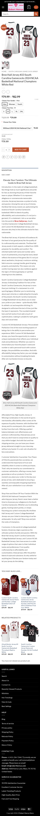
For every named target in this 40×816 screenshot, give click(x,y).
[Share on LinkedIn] (24, 157)
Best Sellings (6, 706)
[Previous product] (8, 92)
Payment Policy (8, 741)
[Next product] (3, 92)
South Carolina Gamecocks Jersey (23, 71)
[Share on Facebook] (8, 157)
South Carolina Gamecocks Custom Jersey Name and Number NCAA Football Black (29, 648)
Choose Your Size (7, 108)
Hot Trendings (7, 697)
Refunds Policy (7, 736)
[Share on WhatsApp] (4, 157)
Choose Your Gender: (8, 101)
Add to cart (21, 150)
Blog (3, 719)
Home (4, 71)
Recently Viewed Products (12, 689)
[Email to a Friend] (16, 157)
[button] (3, 7)
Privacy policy (7, 728)
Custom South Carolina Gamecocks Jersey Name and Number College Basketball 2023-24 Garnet (10, 602)
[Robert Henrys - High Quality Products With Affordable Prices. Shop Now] (16, 7)
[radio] (4, 104)
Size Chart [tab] (6, 175)
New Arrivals (7, 702)
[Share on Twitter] (12, 157)
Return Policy (7, 745)
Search (4, 676)
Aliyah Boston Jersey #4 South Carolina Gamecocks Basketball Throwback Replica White (10, 648)
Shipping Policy (7, 732)
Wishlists (5, 693)
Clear (36, 99)
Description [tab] (7, 170)
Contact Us (6, 685)
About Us (5, 680)
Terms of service (8, 723)
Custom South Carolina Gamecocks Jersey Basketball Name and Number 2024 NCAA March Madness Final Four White (29, 602)
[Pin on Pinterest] (20, 157)
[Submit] (36, 14)
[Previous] (1, 595)
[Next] (38, 595)
